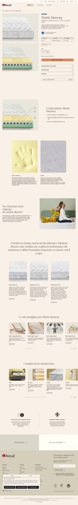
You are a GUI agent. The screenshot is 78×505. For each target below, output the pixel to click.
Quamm (40, 501)
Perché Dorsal (22, 468)
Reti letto (4, 468)
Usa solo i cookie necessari (9, 487)
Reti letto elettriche (6, 470)
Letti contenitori (5, 473)
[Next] (74, 348)
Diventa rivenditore (38, 470)
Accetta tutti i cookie (33, 487)
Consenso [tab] (12, 475)
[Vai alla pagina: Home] (6, 5)
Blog (20, 470)
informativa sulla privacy (69, 475)
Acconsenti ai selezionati (21, 487)
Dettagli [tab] (30, 475)
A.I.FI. (21, 473)
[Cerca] (41, 1)
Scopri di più (20, 426)
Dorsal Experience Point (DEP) (40, 468)
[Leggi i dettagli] (43, 52)
